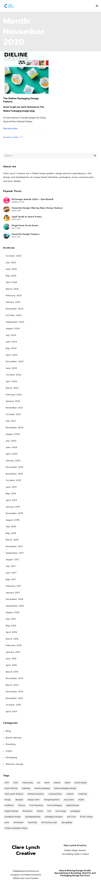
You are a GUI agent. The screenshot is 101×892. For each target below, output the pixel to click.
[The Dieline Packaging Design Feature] (26, 72)
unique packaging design (16, 828)
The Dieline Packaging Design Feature (21, 100)
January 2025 (13, 302)
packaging (75, 811)
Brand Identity (14, 737)
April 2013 (11, 711)
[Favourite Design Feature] (6, 235)
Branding (11, 744)
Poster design (86, 816)
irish (49, 811)
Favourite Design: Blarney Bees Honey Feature (37, 208)
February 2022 (14, 394)
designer (19, 799)
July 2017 (11, 566)
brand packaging (42, 788)
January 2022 (13, 401)
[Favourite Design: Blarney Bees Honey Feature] (6, 209)
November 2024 (14, 308)
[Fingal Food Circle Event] (6, 226)
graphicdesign (72, 805)
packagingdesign (33, 816)
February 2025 (14, 295)
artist (47, 782)
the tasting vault (49, 822)
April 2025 (11, 282)
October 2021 (13, 414)
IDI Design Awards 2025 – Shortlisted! (32, 199)
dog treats (69, 799)
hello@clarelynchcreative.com (26, 871)
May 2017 (11, 579)
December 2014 (14, 678)
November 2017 (14, 546)
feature (21, 805)
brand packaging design (65, 788)
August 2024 (13, 328)
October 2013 (13, 704)
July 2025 (11, 262)
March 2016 (12, 638)
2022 (15, 782)
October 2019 (13, 480)
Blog (8, 731)
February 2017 (13, 586)
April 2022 (11, 381)
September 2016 (15, 605)
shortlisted (18, 822)
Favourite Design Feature (25, 234)
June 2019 (11, 487)
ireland (40, 811)
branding (26, 788)
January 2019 (13, 506)
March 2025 (12, 289)
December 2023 (15, 361)
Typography (66, 822)
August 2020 (13, 434)
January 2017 (13, 592)
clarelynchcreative (36, 794)
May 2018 (11, 533)
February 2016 (14, 645)
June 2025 (11, 269)
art (38, 782)
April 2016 (11, 632)
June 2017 (11, 572)
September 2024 (15, 322)
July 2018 (11, 526)
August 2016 (12, 612)
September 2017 (15, 553)
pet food (71, 816)
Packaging (11, 757)
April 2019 (11, 500)
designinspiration (51, 799)
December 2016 (14, 599)
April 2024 (11, 355)
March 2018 (12, 539)
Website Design (14, 764)
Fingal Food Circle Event (25, 225)
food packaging (54, 805)
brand (67, 782)
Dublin (81, 799)
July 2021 (11, 420)
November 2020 (14, 427)
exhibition (9, 805)
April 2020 (11, 453)
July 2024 (11, 335)
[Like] (22, 137)
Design (8, 799)
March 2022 (12, 388)
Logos (9, 750)
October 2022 (13, 374)
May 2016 (11, 625)
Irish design (61, 811)
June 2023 (11, 368)
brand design (81, 782)
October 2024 (14, 315)
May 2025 (11, 275)
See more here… (11, 128)
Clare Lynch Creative (14, 794)
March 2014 (12, 685)
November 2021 (14, 407)
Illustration (27, 811)
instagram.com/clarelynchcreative (26, 875)
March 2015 (12, 671)
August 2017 (12, 559)
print (7, 822)
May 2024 (11, 348)
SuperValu (32, 822)
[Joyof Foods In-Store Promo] (6, 218)
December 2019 (14, 467)
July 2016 (11, 619)
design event (33, 799)
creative (70, 794)
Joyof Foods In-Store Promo (27, 217)
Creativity (82, 794)
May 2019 (11, 493)
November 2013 (14, 698)
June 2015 (11, 658)
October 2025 (13, 255)
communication (55, 794)
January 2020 (13, 460)
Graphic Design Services (75, 850)
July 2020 (11, 440)
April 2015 (11, 665)
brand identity (11, 788)
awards (57, 782)
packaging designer (54, 816)
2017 (7, 782)
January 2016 (13, 652)
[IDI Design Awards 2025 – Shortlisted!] (6, 200)
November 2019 (14, 473)
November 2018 (14, 513)
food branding (36, 805)
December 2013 (14, 691)
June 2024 (11, 341)
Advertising (27, 782)
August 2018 (12, 520)
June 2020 (11, 447)
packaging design (13, 816)
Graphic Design (11, 811)
